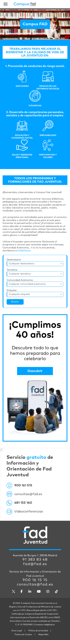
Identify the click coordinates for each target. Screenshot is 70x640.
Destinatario (14, 260)
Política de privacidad (38, 631)
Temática (12, 270)
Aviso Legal (16, 631)
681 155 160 (23, 502)
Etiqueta (11, 290)
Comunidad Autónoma (20, 280)
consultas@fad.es (28, 494)
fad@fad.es (24, 251)
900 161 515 (23, 485)
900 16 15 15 (35, 580)
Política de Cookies (23, 635)
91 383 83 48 (35, 559)
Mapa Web (43, 635)
